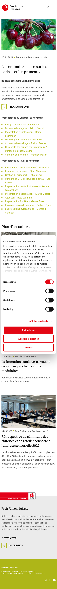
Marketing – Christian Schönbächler (23, 139)
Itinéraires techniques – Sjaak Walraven (25, 171)
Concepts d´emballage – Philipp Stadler (25, 143)
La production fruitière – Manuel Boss (24, 201)
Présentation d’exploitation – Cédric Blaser (27, 167)
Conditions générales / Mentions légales (17, 572)
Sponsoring (40, 573)
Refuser (28, 347)
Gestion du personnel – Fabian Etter (23, 175)
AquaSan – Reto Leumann (18, 197)
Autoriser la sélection (28, 339)
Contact (29, 573)
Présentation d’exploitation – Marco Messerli (28, 193)
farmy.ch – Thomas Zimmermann (22, 124)
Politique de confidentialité (12, 573)
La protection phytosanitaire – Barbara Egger (28, 205)
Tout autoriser (28, 330)
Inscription (16, 545)
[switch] (49, 291)
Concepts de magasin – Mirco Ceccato (25, 128)
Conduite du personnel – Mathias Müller (25, 154)
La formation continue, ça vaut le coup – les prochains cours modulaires (25, 366)
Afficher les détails (38, 321)
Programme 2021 (19, 106)
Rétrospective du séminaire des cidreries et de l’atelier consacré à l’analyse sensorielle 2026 (25, 441)
